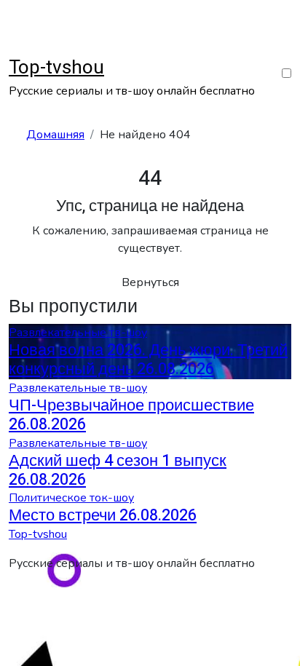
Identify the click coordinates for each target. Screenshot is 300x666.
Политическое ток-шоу (71, 498)
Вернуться (150, 282)
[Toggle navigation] (18, 48)
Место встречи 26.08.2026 (103, 515)
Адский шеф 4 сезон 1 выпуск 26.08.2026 (117, 470)
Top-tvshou (56, 68)
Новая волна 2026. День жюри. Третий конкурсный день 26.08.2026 (148, 359)
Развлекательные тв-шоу (78, 333)
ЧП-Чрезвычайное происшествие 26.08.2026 (131, 415)
